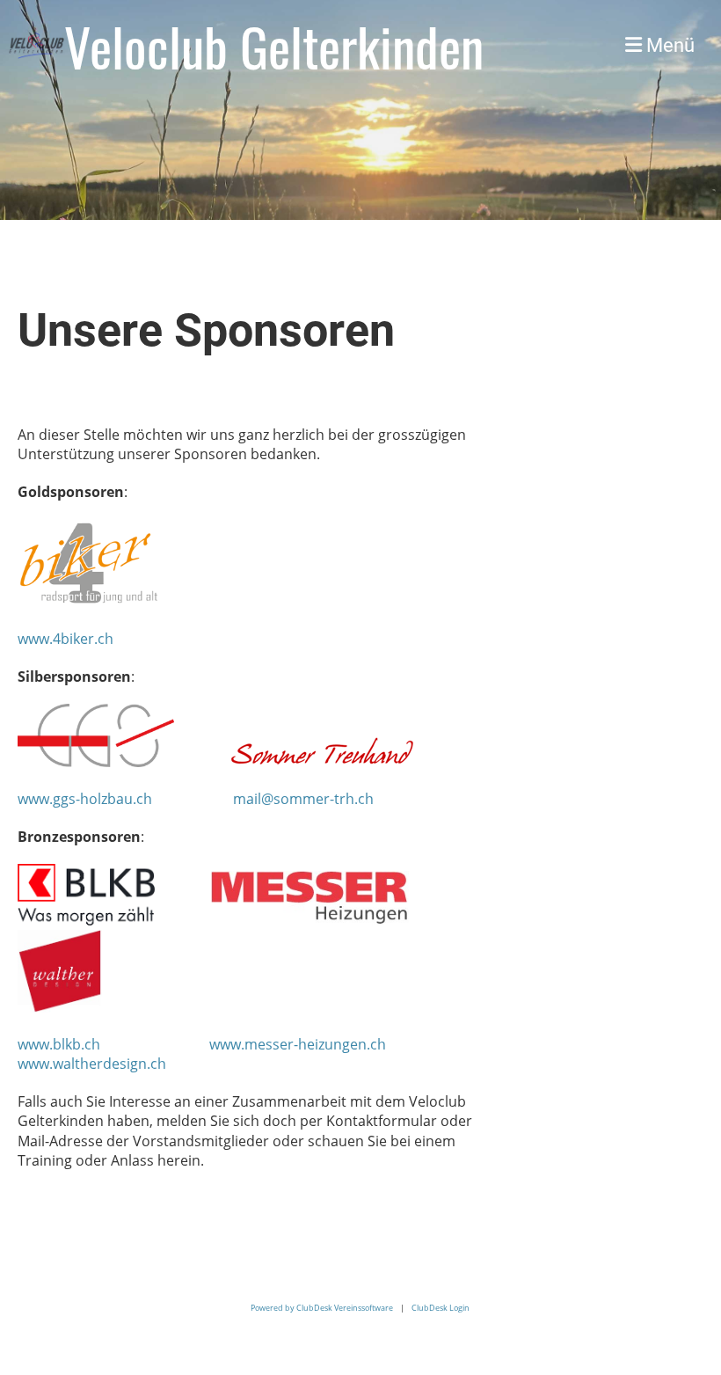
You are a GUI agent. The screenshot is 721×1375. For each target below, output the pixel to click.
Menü (668, 45)
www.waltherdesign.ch (92, 1063)
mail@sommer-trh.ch (303, 798)
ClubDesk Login (440, 1307)
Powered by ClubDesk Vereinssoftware (322, 1307)
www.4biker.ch (65, 638)
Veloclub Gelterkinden (274, 46)
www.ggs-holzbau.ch (87, 798)
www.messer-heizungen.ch (297, 1044)
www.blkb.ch (59, 1044)
